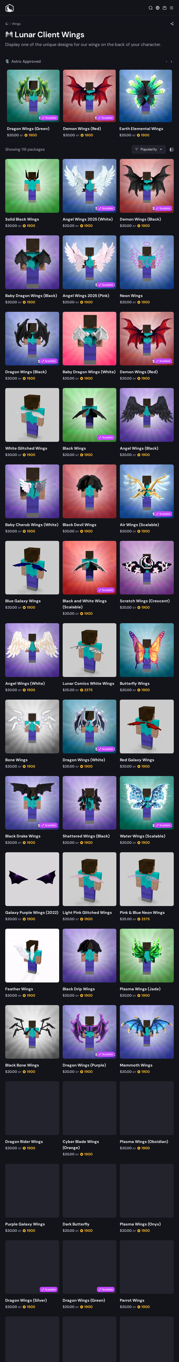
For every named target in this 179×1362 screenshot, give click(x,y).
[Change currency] (157, 7)
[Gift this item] (17, 73)
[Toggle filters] (171, 149)
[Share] (172, 23)
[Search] (150, 7)
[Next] (171, 61)
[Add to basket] (11, 73)
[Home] (6, 23)
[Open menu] (171, 7)
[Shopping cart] (164, 7)
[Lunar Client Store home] (9, 7)
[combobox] (149, 149)
